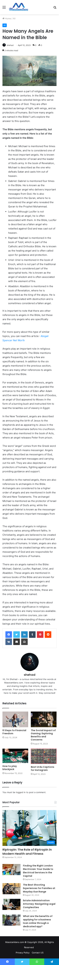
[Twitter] (16, 634)
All (14, 18)
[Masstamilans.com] (18, 7)
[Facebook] (8, 634)
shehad (10, 45)
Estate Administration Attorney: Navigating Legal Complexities (39, 904)
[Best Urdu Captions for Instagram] (44, 756)
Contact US (37, 952)
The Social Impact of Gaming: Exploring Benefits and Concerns (43, 735)
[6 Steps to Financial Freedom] (15, 719)
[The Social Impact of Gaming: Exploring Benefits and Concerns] (44, 719)
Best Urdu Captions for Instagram (42, 768)
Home (7, 18)
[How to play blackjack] (15, 756)
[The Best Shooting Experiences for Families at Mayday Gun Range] (11, 888)
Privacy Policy (23, 952)
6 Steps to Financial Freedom (14, 732)
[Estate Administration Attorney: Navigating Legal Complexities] (11, 904)
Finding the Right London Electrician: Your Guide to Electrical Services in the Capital (38, 871)
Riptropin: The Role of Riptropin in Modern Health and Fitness (27, 852)
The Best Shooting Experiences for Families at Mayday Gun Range (39, 888)
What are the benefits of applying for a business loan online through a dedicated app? (37, 921)
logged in (21, 792)
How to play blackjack (9, 767)
